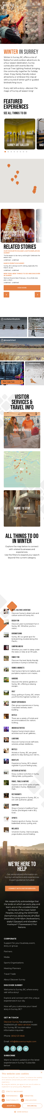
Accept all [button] (11, 1106)
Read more (27, 1087)
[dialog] (22, 1093)
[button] (22, 1111)
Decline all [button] (32, 1106)
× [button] (41, 1072)
